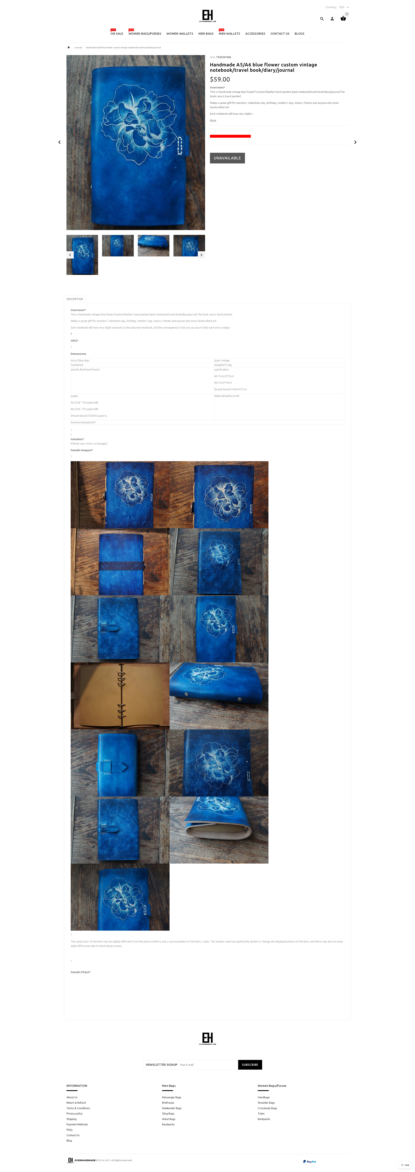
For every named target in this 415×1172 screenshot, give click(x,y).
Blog (69, 1140)
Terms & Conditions (78, 1108)
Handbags (264, 1097)
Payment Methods (77, 1124)
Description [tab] (75, 299)
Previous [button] (70, 255)
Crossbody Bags (267, 1108)
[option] (82, 255)
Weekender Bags (172, 1108)
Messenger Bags (171, 1097)
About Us (71, 1097)
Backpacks (168, 1124)
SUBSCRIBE (250, 1064)
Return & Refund (76, 1102)
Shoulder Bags (266, 1102)
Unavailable (227, 158)
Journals (78, 47)
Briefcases (168, 1102)
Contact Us (73, 1135)
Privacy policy (74, 1113)
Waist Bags (168, 1119)
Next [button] (201, 255)
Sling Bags (168, 1113)
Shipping (71, 1119)
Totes (261, 1113)
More (213, 120)
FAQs (69, 1129)
